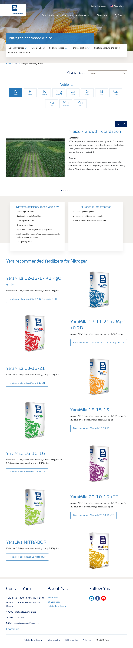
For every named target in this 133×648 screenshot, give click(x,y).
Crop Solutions (38, 48)
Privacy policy (53, 640)
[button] (118, 124)
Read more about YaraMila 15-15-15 (91, 428)
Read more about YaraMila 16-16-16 (27, 472)
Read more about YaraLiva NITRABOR (27, 557)
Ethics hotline (71, 640)
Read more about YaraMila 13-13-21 (27, 383)
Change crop (76, 72)
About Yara (53, 598)
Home (8, 64)
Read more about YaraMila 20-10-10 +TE (93, 515)
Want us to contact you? (19, 53)
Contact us (12, 629)
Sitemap (87, 640)
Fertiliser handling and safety (107, 48)
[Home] (11, 9)
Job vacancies (54, 602)
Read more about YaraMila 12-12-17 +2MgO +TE (33, 299)
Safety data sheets (57, 606)
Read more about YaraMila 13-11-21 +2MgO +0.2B (98, 343)
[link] (15, 92)
